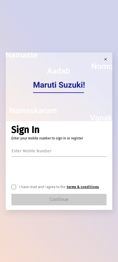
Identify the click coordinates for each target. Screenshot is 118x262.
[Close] (105, 59)
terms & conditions (82, 187)
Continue (59, 199)
